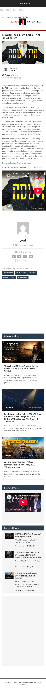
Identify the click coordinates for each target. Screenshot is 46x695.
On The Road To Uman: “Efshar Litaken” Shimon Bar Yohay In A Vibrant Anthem (19, 464)
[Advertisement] (23, 308)
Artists (8, 359)
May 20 (32, 546)
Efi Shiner (32, 273)
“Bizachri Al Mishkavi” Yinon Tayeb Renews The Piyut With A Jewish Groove (21, 368)
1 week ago (36, 359)
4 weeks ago (36, 407)
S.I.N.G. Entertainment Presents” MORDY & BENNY (26, 576)
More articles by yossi (24, 245)
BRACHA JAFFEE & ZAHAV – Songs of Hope (28, 535)
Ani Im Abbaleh (21, 273)
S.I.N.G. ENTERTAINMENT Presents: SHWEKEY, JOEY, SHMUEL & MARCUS (28, 555)
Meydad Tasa (22, 277)
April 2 (31, 590)
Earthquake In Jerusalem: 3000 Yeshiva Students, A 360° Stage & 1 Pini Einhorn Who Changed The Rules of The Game (22, 418)
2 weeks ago (36, 456)
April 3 (31, 567)
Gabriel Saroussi (9, 277)
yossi (13, 70)
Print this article (11, 75)
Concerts (9, 407)
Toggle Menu (24, 3)
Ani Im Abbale (8, 273)
